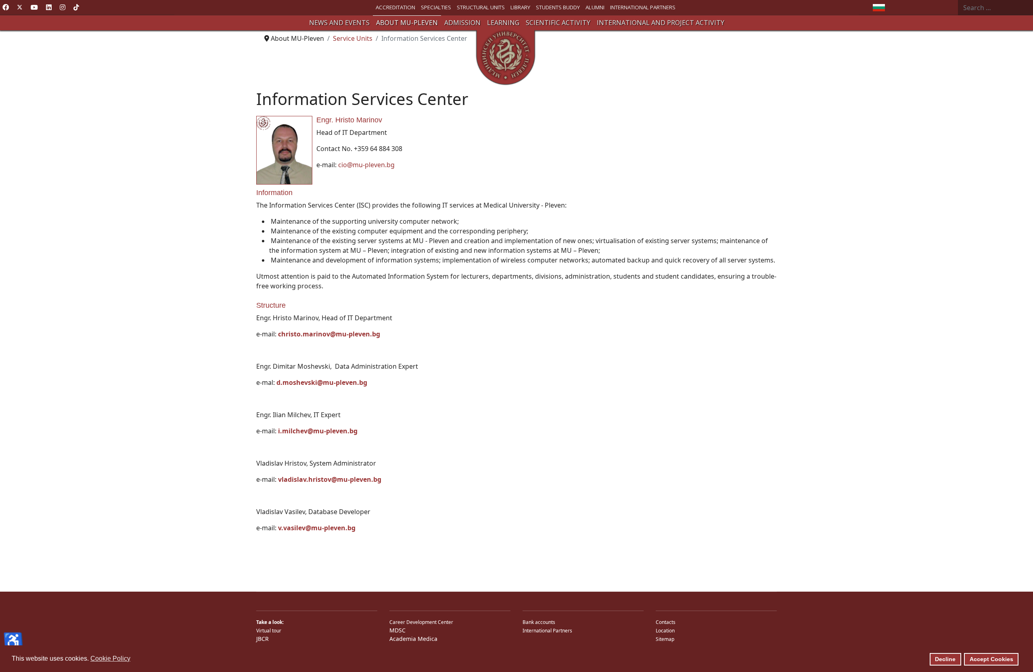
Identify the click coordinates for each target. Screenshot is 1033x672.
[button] (339, 22)
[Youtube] (34, 7)
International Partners (547, 630)
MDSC (397, 630)
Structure (271, 305)
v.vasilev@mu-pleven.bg (316, 527)
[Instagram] (62, 7)
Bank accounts (539, 622)
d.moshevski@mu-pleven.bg (321, 382)
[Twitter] (20, 7)
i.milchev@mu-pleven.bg (318, 430)
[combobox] (995, 7)
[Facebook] (5, 7)
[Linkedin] (49, 7)
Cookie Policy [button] (110, 658)
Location (665, 630)
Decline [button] (945, 659)
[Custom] (76, 7)
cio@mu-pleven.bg (366, 164)
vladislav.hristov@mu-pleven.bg (329, 479)
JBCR (262, 639)
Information (274, 193)
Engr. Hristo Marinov (349, 120)
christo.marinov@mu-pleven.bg (329, 334)
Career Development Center (421, 622)
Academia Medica (413, 639)
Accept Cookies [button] (991, 659)
